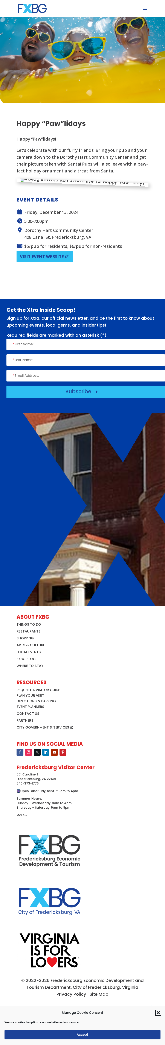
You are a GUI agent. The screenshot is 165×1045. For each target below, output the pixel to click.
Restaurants (29, 631)
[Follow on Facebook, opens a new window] (20, 752)
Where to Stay (30, 665)
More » (22, 815)
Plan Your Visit (30, 695)
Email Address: (26, 375)
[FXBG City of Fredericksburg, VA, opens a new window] (49, 922)
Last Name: (23, 359)
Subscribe (82, 391)
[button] (158, 1013)
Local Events (29, 652)
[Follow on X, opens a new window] (37, 752)
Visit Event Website (42, 256)
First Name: (23, 344)
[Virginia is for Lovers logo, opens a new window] (49, 969)
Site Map (99, 994)
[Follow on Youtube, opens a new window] (54, 752)
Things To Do (29, 624)
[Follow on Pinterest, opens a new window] (63, 752)
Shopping (25, 638)
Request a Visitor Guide (38, 689)
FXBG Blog (26, 658)
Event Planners (30, 706)
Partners (25, 720)
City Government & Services (43, 727)
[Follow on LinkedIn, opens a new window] (45, 752)
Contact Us (28, 713)
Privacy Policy (71, 994)
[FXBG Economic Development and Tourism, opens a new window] (49, 872)
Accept (82, 1034)
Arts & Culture (31, 645)
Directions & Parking (36, 701)
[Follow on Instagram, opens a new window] (28, 752)
